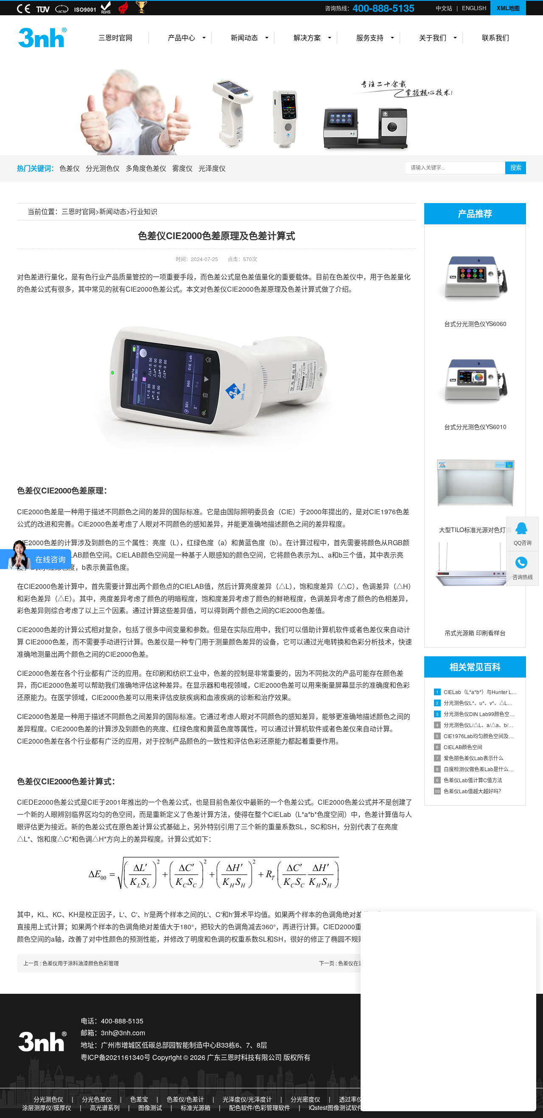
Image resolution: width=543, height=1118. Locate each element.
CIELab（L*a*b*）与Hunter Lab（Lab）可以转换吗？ (476, 691)
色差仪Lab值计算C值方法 (469, 779)
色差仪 (69, 168)
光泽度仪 (212, 168)
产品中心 (181, 37)
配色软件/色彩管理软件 (259, 1107)
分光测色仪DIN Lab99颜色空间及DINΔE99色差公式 (476, 713)
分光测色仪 (103, 168)
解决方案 (307, 37)
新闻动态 (244, 37)
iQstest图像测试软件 (336, 1107)
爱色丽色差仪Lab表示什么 (470, 757)
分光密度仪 (305, 1099)
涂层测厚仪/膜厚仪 (46, 1107)
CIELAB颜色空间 (459, 746)
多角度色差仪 (146, 168)
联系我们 (495, 37)
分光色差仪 (97, 1099)
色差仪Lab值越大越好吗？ (469, 791)
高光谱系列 (105, 1107)
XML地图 (508, 8)
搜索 (515, 167)
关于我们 (432, 37)
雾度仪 (182, 168)
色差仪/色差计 (185, 1099)
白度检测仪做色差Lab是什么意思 (476, 768)
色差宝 (139, 1099)
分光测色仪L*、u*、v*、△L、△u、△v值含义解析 (476, 702)
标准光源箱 (195, 1107)
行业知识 (143, 211)
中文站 (444, 8)
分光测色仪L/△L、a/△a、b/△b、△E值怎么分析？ (476, 724)
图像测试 (150, 1107)
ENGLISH (474, 8)
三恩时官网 (115, 37)
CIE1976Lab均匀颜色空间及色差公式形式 (476, 735)
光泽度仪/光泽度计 (247, 1099)
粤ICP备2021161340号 (116, 1057)
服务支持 (369, 37)
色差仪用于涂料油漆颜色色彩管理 (80, 963)
